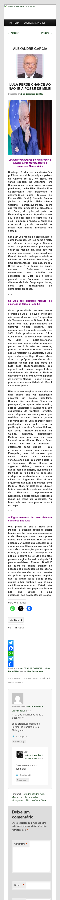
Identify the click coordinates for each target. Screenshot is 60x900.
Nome (19, 885)
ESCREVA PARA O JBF (34, 22)
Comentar (18, 741)
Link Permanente (35, 671)
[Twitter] (30, 642)
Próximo (46, 32)
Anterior (13, 32)
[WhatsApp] (30, 653)
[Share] (30, 664)
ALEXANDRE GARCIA (31, 668)
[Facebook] (30, 648)
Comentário (21, 843)
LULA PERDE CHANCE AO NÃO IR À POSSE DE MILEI (30, 86)
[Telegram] (30, 658)
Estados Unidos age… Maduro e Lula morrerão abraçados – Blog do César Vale (29, 797)
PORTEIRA (14, 22)
